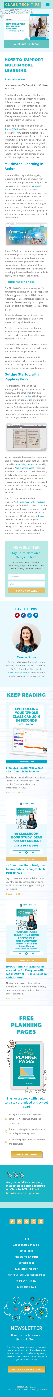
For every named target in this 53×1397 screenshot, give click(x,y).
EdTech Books (26, 1263)
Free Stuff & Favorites (26, 1257)
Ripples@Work (12, 129)
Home (26, 1239)
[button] (47, 4)
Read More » (14, 792)
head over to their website (32, 501)
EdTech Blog (26, 1251)
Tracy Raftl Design (40, 1390)
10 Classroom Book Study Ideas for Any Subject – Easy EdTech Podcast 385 (26, 869)
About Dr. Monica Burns (26, 1245)
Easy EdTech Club (26, 1287)
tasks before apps (24, 467)
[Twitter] (12, 1221)
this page (42, 515)
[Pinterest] (26, 1221)
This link (27, 396)
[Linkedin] (40, 1221)
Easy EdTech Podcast (26, 1269)
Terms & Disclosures (14, 1390)
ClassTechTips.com (17, 672)
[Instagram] (33, 1221)
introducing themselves (26, 464)
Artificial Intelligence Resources (26, 1275)
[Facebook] (19, 1221)
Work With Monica (26, 1281)
